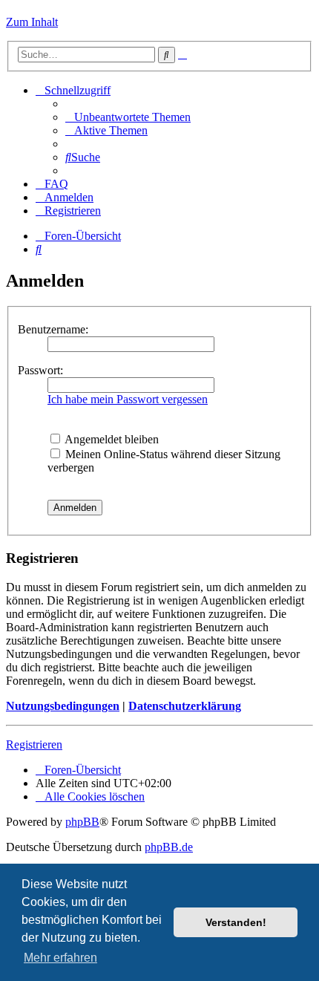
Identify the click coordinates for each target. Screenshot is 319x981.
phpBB (82, 821)
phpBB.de (169, 847)
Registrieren (34, 744)
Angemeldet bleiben (110, 439)
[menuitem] (128, 117)
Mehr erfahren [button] (60, 957)
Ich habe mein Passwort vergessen (127, 399)
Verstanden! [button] (235, 922)
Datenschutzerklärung (184, 706)
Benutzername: (53, 329)
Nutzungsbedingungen (62, 706)
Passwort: (40, 370)
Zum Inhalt (32, 22)
